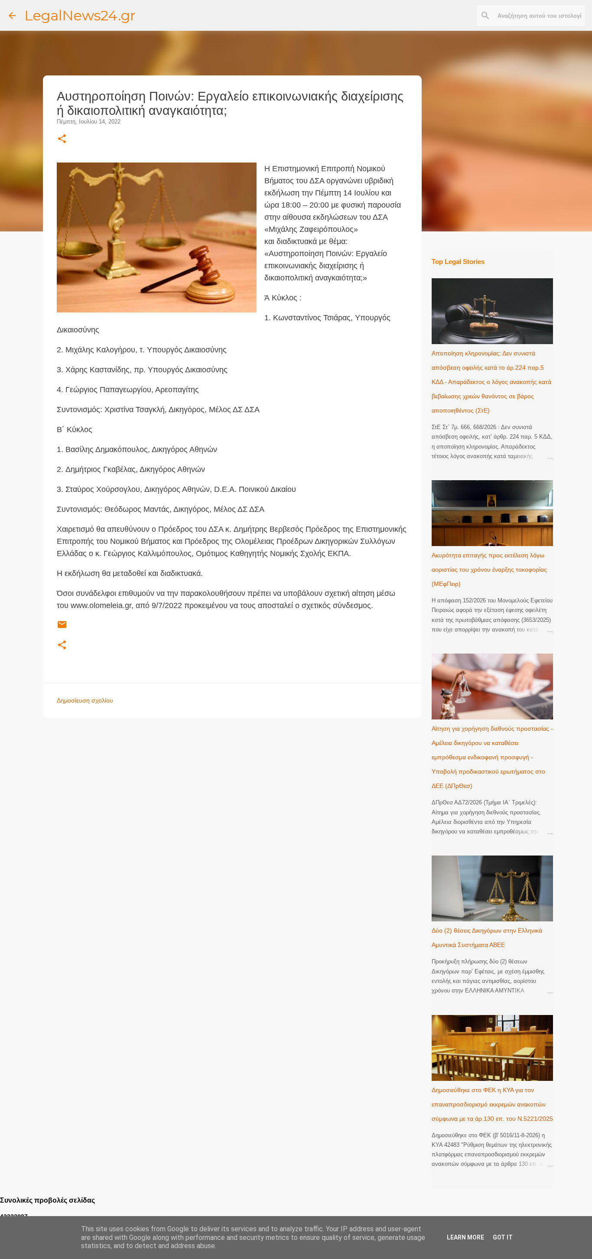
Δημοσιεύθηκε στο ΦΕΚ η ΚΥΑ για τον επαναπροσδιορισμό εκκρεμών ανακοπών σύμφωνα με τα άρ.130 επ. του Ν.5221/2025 (492, 1104)
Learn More (465, 1237)
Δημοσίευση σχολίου (85, 700)
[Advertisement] (249, 785)
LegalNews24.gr (80, 15)
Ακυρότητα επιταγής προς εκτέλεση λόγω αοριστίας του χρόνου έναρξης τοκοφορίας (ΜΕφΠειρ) (489, 569)
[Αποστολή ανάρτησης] (62, 628)
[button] (62, 139)
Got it (503, 1237)
